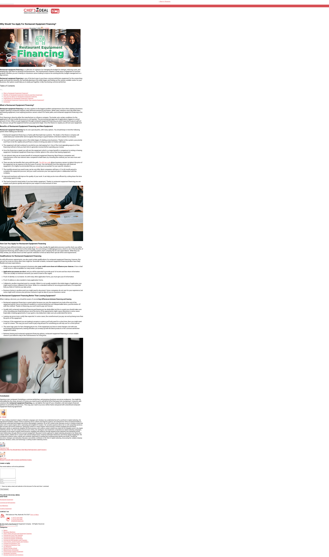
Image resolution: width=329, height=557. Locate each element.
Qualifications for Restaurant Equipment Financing (18, 98)
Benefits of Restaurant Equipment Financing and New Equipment (22, 95)
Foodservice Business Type (11, 545)
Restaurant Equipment (6, 499)
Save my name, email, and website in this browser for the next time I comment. (25, 486)
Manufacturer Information (11, 550)
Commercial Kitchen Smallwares (13, 538)
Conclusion (6, 102)
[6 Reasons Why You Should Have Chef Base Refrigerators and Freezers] (2, 446)
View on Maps (34, 514)
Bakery (5, 530)
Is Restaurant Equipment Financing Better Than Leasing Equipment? (23, 100)
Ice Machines (4, 505)
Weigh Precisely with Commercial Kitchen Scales (16, 460)
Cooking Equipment (6, 508)
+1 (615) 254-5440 (16, 519)
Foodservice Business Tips (11, 543)
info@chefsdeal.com (17, 521)
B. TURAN (46, 28)
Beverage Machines (9, 532)
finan (37, 247)
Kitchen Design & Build (10, 548)
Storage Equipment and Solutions (13, 555)
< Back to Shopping (164, 1)
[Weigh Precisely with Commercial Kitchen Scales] (2, 456)
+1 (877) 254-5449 (16, 517)
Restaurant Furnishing (9, 553)
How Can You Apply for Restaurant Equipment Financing (20, 96)
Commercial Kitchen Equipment (12, 537)
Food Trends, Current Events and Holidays (15, 542)
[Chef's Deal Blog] (42, 13)
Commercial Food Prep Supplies (13, 535)
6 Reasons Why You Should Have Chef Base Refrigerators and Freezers (23, 450)
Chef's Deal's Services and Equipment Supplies (15, 28)
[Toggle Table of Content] (1, 90)
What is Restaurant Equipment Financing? (15, 93)
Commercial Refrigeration (7, 502)
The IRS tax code (44, 162)
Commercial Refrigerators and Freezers (15, 540)
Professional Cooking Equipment (13, 551)
